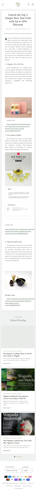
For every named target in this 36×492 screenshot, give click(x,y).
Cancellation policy (19, 488)
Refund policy (23, 483)
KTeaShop (8, 483)
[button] (3, 4)
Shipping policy (17, 485)
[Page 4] (18, 456)
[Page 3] (17, 456)
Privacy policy (31, 483)
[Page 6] (21, 456)
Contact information (27, 485)
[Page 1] (14, 456)
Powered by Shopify (14, 483)
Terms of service (9, 485)
